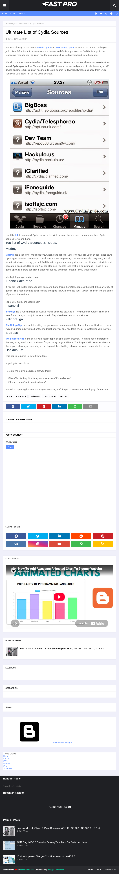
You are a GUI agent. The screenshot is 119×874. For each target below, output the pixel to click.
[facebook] (96, 13)
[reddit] (81, 536)
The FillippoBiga (14, 325)
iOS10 (6, 758)
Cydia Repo (35, 396)
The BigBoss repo (15, 338)
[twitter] (101, 13)
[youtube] (59, 544)
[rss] (103, 544)
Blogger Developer (56, 870)
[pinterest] (111, 13)
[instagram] (106, 13)
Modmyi (10, 254)
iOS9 (5, 761)
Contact (21, 13)
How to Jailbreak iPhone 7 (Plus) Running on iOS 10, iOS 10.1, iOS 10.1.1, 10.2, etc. (62, 648)
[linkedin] (59, 536)
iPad (5, 766)
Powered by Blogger (62, 742)
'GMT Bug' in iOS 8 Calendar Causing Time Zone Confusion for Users (52, 842)
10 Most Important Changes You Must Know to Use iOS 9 (46, 856)
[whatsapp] (81, 544)
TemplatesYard (26, 870)
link (17, 235)
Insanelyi (10, 311)
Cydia (14, 24)
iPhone (6, 763)
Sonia (10, 39)
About (12, 13)
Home (4, 13)
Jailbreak (64, 396)
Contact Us (111, 870)
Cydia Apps (21, 396)
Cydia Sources (50, 396)
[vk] (16, 544)
